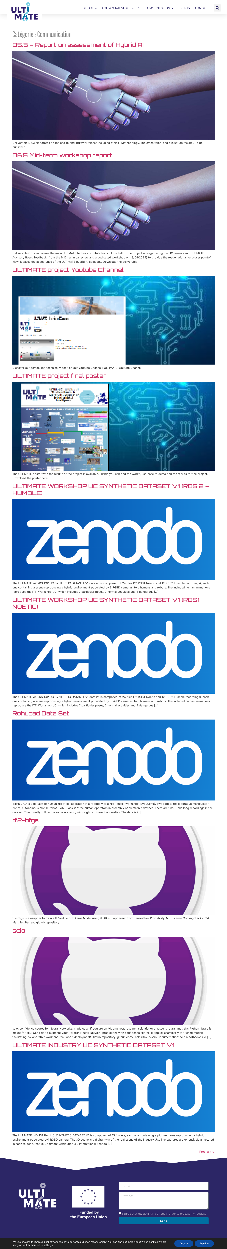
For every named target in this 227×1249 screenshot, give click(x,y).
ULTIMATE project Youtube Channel (68, 269)
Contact (201, 8)
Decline (204, 1243)
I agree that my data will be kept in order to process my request (164, 1213)
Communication (157, 8)
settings (48, 1245)
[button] (217, 8)
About (88, 8)
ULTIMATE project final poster (59, 375)
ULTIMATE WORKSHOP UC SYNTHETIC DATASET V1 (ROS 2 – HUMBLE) (110, 489)
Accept (184, 1243)
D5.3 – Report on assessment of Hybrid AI (78, 44)
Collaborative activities (121, 8)
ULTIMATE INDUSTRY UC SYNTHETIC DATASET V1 (93, 1045)
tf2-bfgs (25, 820)
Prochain (207, 1151)
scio (18, 930)
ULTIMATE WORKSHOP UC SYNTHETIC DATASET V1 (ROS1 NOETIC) (106, 603)
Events (184, 8)
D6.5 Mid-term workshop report (62, 155)
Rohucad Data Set (40, 713)
